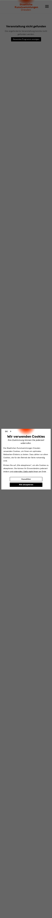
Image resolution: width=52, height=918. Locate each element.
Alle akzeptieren (26, 485)
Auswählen (26, 479)
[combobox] (8, 431)
